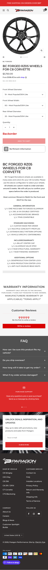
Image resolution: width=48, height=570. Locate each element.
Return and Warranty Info (35, 491)
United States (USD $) (12, 535)
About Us (7, 512)
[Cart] (44, 10)
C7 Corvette (8, 490)
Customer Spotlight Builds (11, 525)
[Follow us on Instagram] (33, 513)
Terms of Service (33, 501)
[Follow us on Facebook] (28, 513)
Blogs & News (8, 520)
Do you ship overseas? (14, 360)
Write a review (24, 326)
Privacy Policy (32, 485)
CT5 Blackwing (9, 494)
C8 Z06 (6, 481)
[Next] (44, 57)
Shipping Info (32, 497)
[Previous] (4, 57)
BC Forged (7, 61)
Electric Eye (40, 542)
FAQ (28, 477)
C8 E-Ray (6, 477)
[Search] (8, 10)
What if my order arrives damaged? (20, 375)
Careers (6, 516)
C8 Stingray (7, 473)
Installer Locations (34, 481)
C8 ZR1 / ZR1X (8, 485)
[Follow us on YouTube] (38, 513)
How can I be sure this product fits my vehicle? (22, 351)
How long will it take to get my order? (21, 367)
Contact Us (31, 473)
